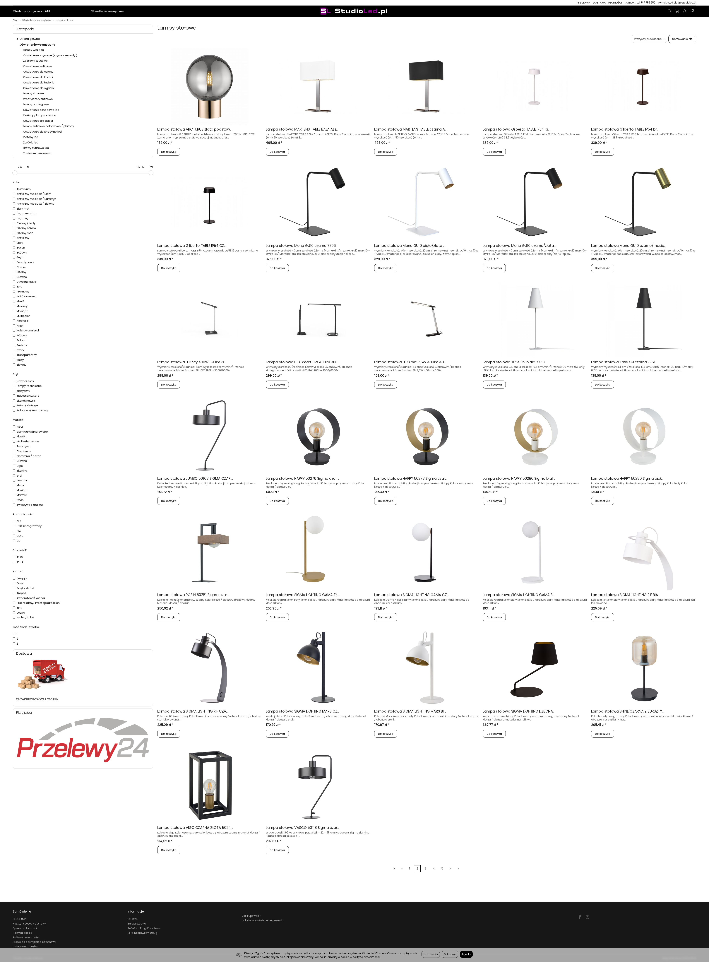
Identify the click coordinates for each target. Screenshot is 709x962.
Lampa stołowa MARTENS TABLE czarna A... (410, 129)
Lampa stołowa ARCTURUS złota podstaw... (194, 129)
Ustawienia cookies (25, 946)
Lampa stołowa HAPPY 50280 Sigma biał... (519, 478)
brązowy (22, 218)
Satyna (21, 340)
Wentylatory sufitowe (38, 99)
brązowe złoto (27, 213)
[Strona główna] (354, 11)
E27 (19, 521)
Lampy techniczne (29, 386)
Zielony (21, 365)
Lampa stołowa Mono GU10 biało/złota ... (409, 245)
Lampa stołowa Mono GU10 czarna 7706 (301, 245)
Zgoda (466, 954)
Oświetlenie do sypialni (38, 88)
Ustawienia (431, 954)
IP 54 (20, 562)
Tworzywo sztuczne (30, 505)
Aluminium (24, 189)
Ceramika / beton (29, 456)
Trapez (21, 593)
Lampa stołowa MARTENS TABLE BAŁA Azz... (302, 129)
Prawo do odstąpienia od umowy (34, 942)
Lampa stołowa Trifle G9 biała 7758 (514, 362)
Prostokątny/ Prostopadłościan (38, 603)
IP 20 (20, 557)
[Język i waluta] (692, 11)
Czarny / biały (26, 223)
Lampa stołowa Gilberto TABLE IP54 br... (625, 129)
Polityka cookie (22, 933)
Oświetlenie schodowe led (41, 110)
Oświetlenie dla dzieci (38, 121)
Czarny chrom (26, 228)
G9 (18, 541)
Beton (21, 247)
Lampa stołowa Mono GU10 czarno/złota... (519, 245)
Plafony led (30, 137)
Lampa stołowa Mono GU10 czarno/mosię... (628, 245)
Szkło (20, 500)
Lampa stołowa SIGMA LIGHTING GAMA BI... (519, 594)
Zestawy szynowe (35, 61)
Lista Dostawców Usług (142, 933)
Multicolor (23, 316)
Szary (20, 350)
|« (394, 868)
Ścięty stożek (26, 588)
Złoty (20, 360)
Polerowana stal (28, 330)
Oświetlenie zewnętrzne (107, 11)
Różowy (22, 335)
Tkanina (22, 471)
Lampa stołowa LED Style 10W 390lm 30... (192, 362)
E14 (19, 531)
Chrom (21, 267)
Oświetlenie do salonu (38, 71)
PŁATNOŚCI (615, 2)
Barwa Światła (137, 923)
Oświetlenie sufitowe (37, 66)
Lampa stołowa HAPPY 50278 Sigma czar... (410, 478)
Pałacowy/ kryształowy (32, 410)
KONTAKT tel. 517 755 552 (640, 2)
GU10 (20, 536)
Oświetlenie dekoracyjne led (42, 131)
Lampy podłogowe (36, 104)
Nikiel (20, 326)
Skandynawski (26, 401)
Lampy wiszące (33, 50)
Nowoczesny (25, 381)
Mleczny (22, 306)
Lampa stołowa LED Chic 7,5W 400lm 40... (410, 362)
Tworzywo (23, 446)
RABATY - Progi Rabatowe (144, 928)
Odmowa (450, 954)
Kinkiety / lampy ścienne (39, 115)
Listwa (21, 612)
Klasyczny (23, 391)
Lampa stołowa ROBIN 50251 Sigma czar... (193, 594)
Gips (20, 466)
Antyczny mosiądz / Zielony (35, 204)
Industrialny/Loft (28, 396)
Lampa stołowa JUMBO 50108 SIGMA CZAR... (195, 478)
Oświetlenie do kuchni (38, 77)
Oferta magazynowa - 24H (31, 11)
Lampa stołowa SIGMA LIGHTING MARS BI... (410, 711)
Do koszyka (168, 152)
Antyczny (23, 238)
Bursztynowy (25, 262)
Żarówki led (30, 142)
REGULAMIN (583, 2)
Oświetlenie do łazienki (38, 82)
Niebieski (22, 321)
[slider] (14, 172)
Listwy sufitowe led (36, 148)
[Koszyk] (677, 11)
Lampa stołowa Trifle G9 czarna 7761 (623, 362)
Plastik (21, 436)
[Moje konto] (685, 11)
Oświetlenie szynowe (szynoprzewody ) (50, 55)
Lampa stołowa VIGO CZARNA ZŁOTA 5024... (195, 827)
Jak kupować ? (251, 916)
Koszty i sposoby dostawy (29, 923)
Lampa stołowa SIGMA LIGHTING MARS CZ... (303, 711)
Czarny (21, 272)
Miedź (20, 301)
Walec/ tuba (25, 617)
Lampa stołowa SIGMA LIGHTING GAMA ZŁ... (302, 594)
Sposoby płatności (25, 928)
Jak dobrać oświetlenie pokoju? (262, 920)
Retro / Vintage (27, 405)
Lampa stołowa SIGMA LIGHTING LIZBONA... (519, 711)
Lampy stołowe (33, 93)
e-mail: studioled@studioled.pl (677, 2)
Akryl (20, 427)
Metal (20, 485)
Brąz (20, 257)
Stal (19, 475)
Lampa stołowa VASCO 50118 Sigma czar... (303, 827)
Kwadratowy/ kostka (31, 598)
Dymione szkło (26, 282)
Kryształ (22, 480)
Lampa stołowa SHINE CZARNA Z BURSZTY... (627, 711)
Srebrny (22, 345)
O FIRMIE (133, 919)
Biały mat (23, 208)
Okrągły (22, 578)
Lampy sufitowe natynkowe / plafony (48, 126)
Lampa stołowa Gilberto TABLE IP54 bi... (516, 129)
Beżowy (22, 252)
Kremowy (23, 291)
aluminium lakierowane (32, 432)
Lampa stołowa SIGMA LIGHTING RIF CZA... (192, 711)
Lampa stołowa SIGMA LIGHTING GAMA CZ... (411, 594)
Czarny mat (25, 233)
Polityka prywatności (26, 937)
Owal (20, 583)
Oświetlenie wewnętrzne (70, 11)
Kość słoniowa (26, 296)
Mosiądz (22, 311)
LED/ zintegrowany (29, 526)
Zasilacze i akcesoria (37, 153)
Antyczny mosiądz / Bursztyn (36, 199)
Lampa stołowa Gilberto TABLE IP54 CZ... (191, 245)
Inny (19, 608)
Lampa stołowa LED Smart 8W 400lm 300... (303, 362)
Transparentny (27, 355)
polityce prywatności (366, 957)
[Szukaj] (669, 11)
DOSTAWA (599, 2)
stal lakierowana (28, 441)
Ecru (19, 286)
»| (458, 868)
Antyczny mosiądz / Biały (34, 194)
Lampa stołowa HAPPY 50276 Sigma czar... (302, 478)
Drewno (22, 277)
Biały (20, 243)
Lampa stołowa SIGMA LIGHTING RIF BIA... (625, 594)
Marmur (22, 495)
